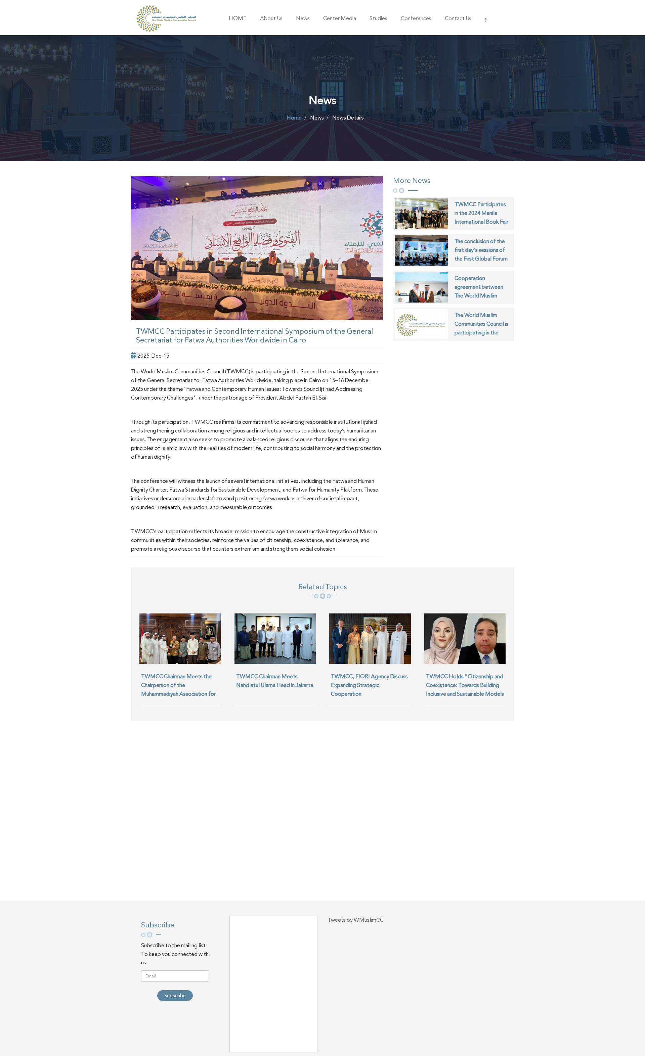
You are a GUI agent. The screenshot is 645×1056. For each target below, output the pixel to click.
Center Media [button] (339, 18)
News (303, 18)
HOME (238, 18)
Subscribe (175, 995)
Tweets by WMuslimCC (356, 920)
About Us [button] (271, 18)
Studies (378, 18)
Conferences (416, 18)
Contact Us (458, 18)
